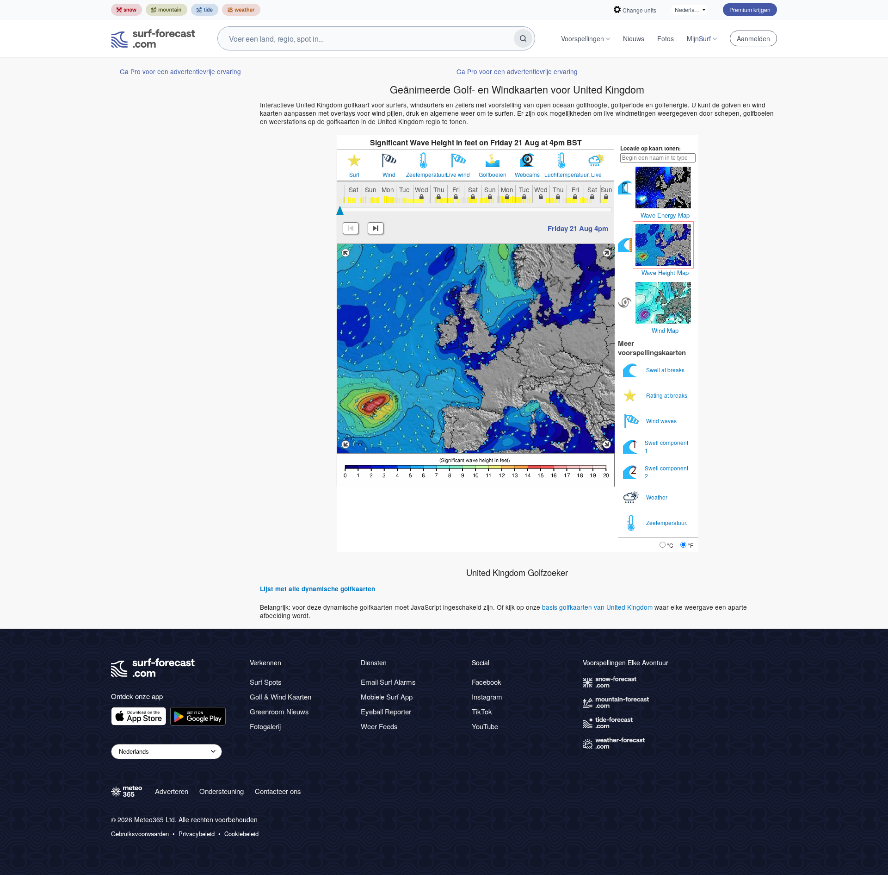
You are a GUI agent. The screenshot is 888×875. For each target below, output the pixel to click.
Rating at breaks (667, 395)
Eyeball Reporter (386, 711)
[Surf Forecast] (153, 38)
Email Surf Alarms (388, 682)
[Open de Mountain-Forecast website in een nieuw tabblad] (166, 10)
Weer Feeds (379, 726)
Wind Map (665, 330)
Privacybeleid (197, 834)
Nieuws (633, 38)
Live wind (458, 174)
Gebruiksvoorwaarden (140, 834)
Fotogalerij (265, 726)
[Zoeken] (523, 38)
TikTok (482, 711)
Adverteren (171, 791)
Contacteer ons (278, 791)
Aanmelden (753, 38)
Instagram (487, 696)
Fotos (665, 38)
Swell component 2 (666, 471)
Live (596, 174)
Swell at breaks (666, 370)
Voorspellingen (582, 38)
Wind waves (662, 421)
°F (690, 545)
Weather (657, 497)
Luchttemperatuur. (561, 174)
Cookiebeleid (241, 834)
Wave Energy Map (665, 215)
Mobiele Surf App (387, 696)
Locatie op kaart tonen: (650, 148)
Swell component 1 (666, 446)
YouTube (485, 726)
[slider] (340, 210)
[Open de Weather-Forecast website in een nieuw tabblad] (241, 10)
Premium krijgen (750, 9)
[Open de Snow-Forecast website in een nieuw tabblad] (126, 10)
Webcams (527, 174)
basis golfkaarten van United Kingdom (597, 607)
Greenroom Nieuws (279, 711)
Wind (388, 174)
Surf (354, 174)
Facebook (486, 682)
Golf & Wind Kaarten (280, 696)
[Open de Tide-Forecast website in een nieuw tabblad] (204, 10)
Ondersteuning (221, 791)
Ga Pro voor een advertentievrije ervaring (180, 71)
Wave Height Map (665, 272)
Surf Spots (266, 682)
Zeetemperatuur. (423, 174)
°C (670, 545)
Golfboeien (492, 174)
